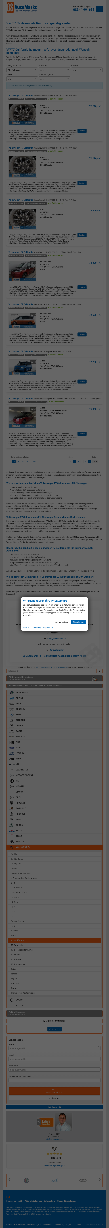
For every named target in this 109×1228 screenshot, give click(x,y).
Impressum (48, 627)
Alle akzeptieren (61, 622)
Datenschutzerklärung (32, 627)
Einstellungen (78, 622)
